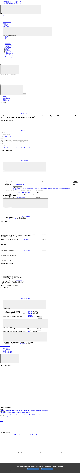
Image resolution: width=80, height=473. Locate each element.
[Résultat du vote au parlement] (33, 259)
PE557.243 (30, 312)
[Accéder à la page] (33, 248)
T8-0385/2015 (27, 250)
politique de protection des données (47, 470)
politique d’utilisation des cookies (61, 470)
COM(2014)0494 (22, 343)
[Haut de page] (9, 358)
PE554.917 (30, 313)
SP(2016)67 (28, 331)
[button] (18, 430)
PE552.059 (30, 311)
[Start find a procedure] (9, 69)
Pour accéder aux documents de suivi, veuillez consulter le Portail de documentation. (16, 147)
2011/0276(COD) (7, 136)
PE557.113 (30, 315)
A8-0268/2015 (27, 239)
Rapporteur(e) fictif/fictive (17, 187)
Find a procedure (3, 63)
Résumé (44, 239)
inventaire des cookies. (74, 470)
